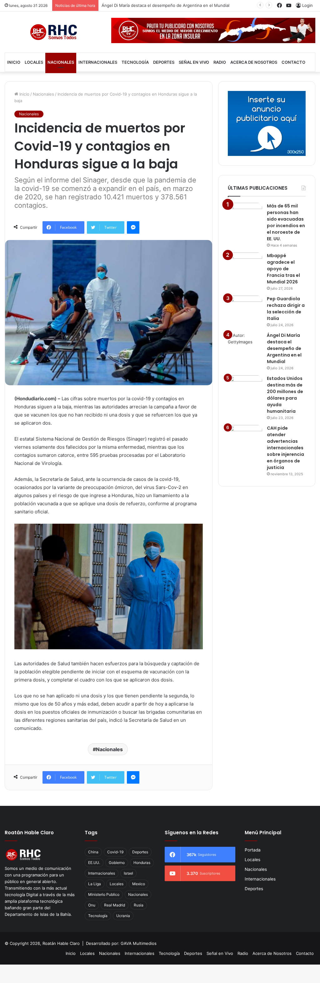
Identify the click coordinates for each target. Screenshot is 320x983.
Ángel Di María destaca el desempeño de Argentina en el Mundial (165, 5)
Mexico (138, 883)
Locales (34, 62)
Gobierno (117, 862)
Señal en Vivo (194, 62)
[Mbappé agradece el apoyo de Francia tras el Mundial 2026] (245, 264)
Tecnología (135, 62)
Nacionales (61, 62)
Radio (219, 62)
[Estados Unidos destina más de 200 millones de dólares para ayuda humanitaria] (245, 387)
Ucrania (123, 915)
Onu (91, 905)
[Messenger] (133, 227)
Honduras (141, 862)
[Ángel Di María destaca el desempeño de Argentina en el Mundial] (245, 344)
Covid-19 (115, 852)
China (93, 852)
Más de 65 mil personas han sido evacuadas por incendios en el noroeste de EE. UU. (286, 222)
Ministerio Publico (103, 894)
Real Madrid (114, 905)
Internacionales (97, 62)
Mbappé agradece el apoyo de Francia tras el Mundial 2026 (283, 268)
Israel (128, 873)
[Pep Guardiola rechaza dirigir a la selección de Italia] (245, 307)
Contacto (293, 62)
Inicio (13, 62)
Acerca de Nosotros (253, 62)
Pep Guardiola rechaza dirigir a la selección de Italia (286, 309)
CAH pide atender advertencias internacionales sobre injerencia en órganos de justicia (285, 448)
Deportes (163, 62)
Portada (253, 849)
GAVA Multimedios (139, 943)
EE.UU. (94, 862)
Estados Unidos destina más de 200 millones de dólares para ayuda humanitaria (285, 394)
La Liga (94, 883)
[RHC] (53, 32)
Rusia (138, 905)
